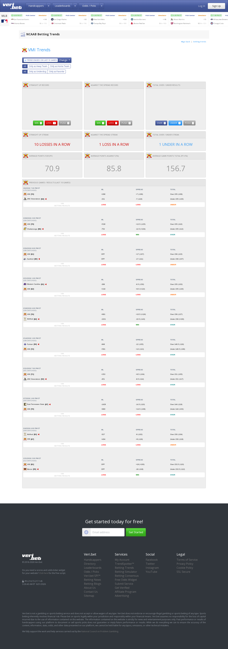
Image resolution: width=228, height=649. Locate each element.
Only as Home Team (59, 66)
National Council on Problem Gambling (99, 631)
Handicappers (36, 5)
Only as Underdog (37, 71)
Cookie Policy (185, 568)
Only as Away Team (38, 66)
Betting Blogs (92, 584)
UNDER (175, 122)
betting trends (199, 41)
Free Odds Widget (126, 580)
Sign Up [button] (216, 5)
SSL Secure (183, 572)
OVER (161, 122)
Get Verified (122, 588)
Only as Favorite (56, 71)
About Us (90, 588)
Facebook (152, 560)
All (25, 66)
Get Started (136, 532)
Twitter (150, 564)
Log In (201, 5)
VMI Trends (39, 50)
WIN (38, 122)
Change (47, 60)
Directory (90, 564)
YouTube (151, 572)
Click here (43, 573)
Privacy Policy (185, 564)
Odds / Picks (89, 5)
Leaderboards (62, 5)
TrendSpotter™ (124, 564)
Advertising (122, 596)
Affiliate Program (125, 592)
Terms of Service (187, 560)
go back (186, 41)
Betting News (92, 580)
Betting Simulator (126, 572)
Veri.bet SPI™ (92, 576)
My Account (122, 560)
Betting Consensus (127, 576)
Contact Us (91, 592)
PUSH (64, 122)
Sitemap (89, 596)
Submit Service (124, 584)
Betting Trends (124, 568)
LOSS (50, 122)
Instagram (152, 568)
